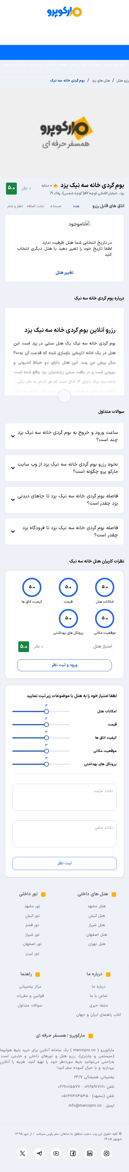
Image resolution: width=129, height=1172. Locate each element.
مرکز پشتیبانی (30, 987)
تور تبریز (32, 954)
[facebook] (73, 1153)
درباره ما (99, 987)
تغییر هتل (65, 273)
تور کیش (32, 916)
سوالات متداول (14, 64)
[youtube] (56, 1153)
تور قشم (32, 925)
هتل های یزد (101, 80)
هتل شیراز (96, 925)
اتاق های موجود (114, 64)
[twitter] (22, 1153)
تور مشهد (32, 906)
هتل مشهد (97, 906)
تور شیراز (32, 935)
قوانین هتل (78, 64)
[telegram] (39, 1153)
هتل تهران (97, 944)
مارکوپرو (107, 1050)
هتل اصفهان (96, 935)
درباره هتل (35, 64)
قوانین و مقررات (30, 996)
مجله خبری (98, 1006)
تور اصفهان (32, 944)
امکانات (94, 64)
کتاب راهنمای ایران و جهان (98, 1015)
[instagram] (106, 1153)
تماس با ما (99, 996)
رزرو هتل (123, 80)
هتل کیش (96, 916)
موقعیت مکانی (56, 64)
